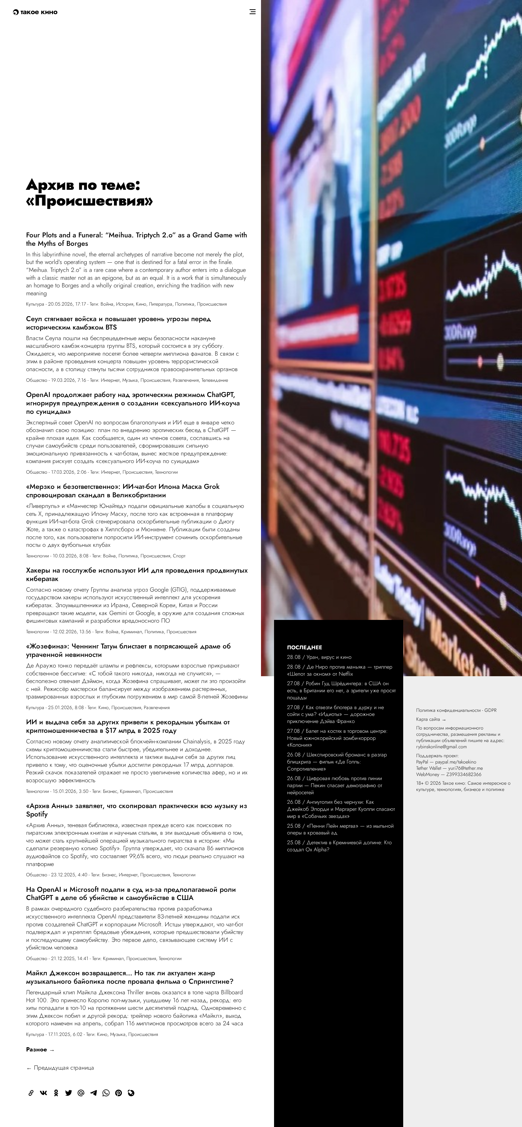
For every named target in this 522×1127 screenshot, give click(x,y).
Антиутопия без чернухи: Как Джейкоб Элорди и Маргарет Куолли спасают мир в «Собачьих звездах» (341, 808)
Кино (141, 304)
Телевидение (214, 380)
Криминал (131, 631)
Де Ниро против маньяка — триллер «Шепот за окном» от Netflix (339, 670)
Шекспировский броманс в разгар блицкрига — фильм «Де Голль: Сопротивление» (337, 761)
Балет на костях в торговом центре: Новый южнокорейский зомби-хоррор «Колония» (337, 738)
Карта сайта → (431, 719)
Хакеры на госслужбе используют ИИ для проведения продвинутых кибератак (137, 574)
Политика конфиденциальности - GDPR (456, 710)
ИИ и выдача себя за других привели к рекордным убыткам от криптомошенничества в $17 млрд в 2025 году (128, 726)
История (124, 304)
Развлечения (186, 380)
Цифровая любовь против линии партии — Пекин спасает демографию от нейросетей (334, 785)
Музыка (130, 380)
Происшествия (212, 304)
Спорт (179, 555)
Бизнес (110, 791)
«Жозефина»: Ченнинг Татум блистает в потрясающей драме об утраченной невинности (128, 650)
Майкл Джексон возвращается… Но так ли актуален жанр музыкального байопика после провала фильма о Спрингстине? (130, 977)
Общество (36, 380)
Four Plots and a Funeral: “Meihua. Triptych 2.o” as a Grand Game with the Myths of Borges (136, 239)
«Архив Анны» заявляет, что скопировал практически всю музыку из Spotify (136, 809)
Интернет (110, 380)
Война (107, 304)
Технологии (166, 472)
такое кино (38, 11)
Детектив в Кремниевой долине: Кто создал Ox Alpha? (339, 846)
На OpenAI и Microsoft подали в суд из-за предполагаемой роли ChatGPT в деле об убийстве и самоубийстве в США (131, 893)
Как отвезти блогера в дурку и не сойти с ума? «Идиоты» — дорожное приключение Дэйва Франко (335, 714)
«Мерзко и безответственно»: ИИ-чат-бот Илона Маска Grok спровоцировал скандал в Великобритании (123, 490)
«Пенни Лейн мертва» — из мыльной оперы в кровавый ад (340, 829)
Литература (160, 304)
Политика (184, 304)
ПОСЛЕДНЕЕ (304, 647)
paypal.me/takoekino (455, 761)
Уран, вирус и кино (329, 657)
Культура (35, 304)
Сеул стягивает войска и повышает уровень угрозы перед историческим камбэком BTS (118, 322)
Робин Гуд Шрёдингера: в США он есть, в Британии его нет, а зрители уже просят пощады (341, 690)
